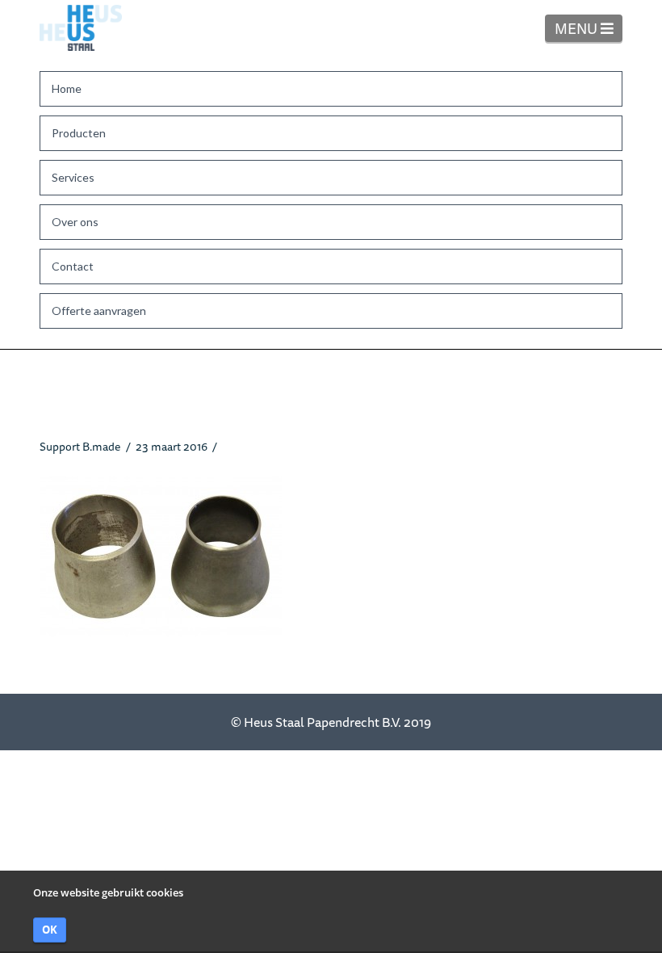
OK (49, 929)
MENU (588, 28)
